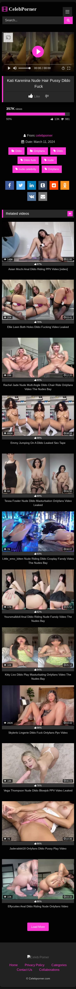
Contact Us (24, 969)
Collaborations (49, 969)
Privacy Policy (34, 965)
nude (51, 160)
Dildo (18, 150)
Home (13, 965)
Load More (38, 926)
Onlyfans (39, 150)
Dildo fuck (30, 160)
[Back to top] (64, 977)
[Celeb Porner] (38, 957)
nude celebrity (27, 169)
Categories (59, 965)
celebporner (44, 135)
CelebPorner (22, 9)
